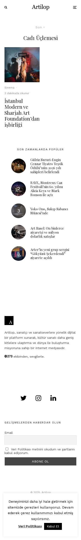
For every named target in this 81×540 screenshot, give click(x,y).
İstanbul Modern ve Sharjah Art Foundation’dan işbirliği (22, 113)
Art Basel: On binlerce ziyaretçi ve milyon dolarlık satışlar (47, 232)
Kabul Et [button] (53, 526)
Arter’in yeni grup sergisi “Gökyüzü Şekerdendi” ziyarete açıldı (49, 254)
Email (8, 432)
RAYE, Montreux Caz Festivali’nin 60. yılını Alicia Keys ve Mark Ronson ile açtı (46, 189)
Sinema (9, 87)
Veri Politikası (30, 526)
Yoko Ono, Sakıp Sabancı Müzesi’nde (49, 211)
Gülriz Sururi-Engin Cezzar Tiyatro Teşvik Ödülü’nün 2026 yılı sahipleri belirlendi (46, 166)
